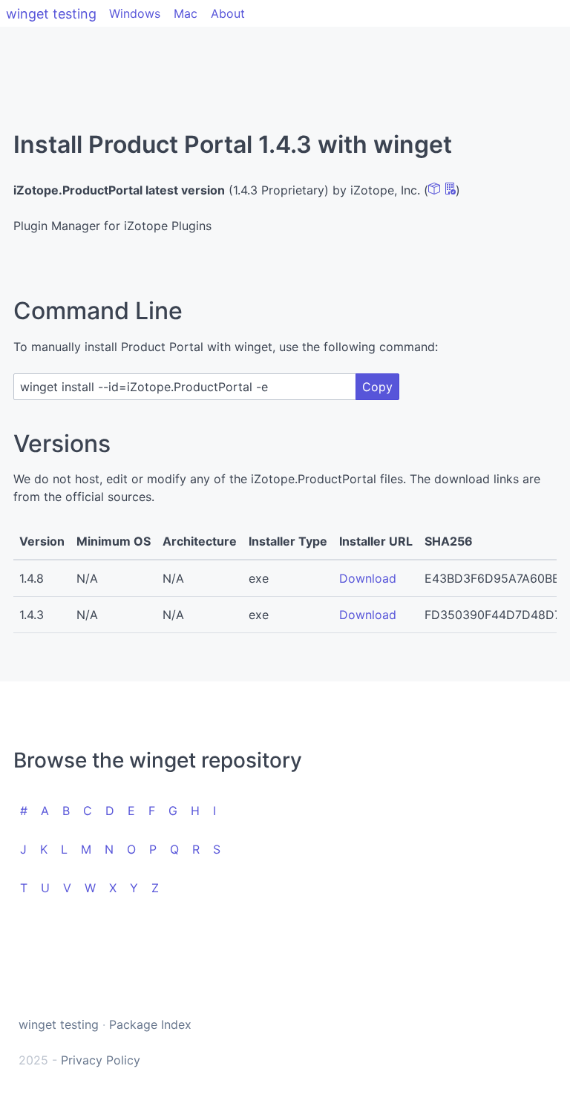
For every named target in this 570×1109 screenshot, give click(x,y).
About (228, 13)
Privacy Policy (100, 1060)
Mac (185, 13)
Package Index (150, 1024)
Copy (377, 386)
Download (367, 578)
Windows (134, 13)
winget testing (51, 14)
